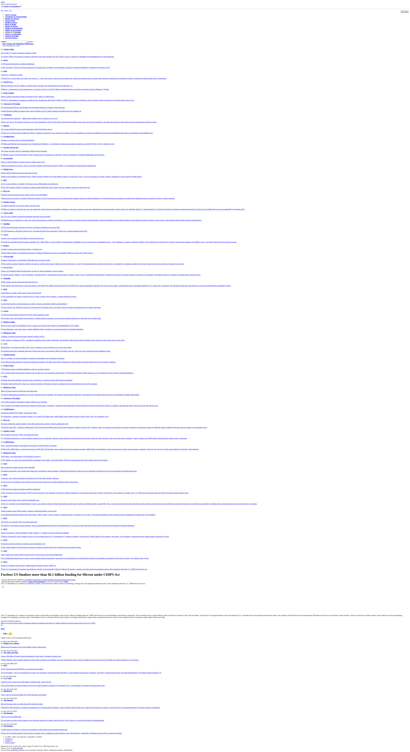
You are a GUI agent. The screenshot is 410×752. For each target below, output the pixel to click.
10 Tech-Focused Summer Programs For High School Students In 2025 (25, 315)
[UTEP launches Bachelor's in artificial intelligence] (55, 67)
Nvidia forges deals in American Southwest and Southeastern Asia (23, 544)
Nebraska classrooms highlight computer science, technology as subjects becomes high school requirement (36, 380)
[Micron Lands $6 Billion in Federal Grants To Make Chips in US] (48, 166)
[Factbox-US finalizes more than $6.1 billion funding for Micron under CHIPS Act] (74, 569)
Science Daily (8, 213)
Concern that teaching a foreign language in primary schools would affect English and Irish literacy (34, 304)
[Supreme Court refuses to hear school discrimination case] (129, 504)
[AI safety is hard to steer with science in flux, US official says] (47, 253)
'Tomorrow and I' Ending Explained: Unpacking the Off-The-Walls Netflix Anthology (30, 478)
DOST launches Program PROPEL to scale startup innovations (22, 669)
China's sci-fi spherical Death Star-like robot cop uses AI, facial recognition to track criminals (32, 271)
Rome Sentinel (8, 93)
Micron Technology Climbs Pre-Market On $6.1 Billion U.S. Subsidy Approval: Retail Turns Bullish (35, 533)
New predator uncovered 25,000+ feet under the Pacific (19, 435)
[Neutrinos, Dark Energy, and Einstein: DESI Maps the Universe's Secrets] (92, 264)
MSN (5, 300)
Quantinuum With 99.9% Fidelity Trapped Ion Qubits (19, 413)
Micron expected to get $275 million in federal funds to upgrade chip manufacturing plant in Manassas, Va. (37, 86)
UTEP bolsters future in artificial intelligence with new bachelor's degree (25, 369)
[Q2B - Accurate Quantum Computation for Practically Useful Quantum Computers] (100, 449)
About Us (8, 741)
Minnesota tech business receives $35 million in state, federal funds (23, 647)
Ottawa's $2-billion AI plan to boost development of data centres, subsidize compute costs (31, 656)
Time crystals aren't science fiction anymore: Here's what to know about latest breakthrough (31, 555)
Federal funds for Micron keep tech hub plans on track (19, 173)
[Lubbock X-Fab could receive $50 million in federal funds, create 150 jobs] (53, 685)
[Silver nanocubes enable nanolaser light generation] (69, 471)
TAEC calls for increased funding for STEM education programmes (24, 695)
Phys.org (6, 191)
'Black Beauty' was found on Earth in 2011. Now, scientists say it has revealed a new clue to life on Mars (36, 347)
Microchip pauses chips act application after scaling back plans (22, 704)
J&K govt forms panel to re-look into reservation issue (19, 391)
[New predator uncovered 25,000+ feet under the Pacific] (94, 438)
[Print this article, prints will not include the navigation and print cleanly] (15, 582)
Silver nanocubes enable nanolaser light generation (18, 467)
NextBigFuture (8, 137)
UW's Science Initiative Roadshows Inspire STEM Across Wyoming (24, 402)
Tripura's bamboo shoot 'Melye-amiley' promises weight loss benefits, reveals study (29, 511)
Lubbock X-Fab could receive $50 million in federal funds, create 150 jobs (26, 682)
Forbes (5, 311)
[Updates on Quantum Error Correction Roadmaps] (57, 144)
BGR (5, 289)
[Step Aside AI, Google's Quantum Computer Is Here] (57, 57)
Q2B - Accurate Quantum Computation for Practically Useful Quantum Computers (29, 446)
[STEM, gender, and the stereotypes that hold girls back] (116, 286)
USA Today (7, 678)
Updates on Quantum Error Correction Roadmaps (17, 140)
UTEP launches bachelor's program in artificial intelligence (20, 489)
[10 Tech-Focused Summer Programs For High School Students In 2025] (51, 318)
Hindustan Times (9, 333)
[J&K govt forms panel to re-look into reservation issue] (70, 395)
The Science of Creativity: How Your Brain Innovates (19, 522)
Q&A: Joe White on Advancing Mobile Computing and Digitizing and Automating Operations (32, 358)
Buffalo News (8, 169)
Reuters (6, 246)
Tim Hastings (8, 700)
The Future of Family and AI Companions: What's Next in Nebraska (24, 151)
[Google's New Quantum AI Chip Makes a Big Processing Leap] (119, 242)
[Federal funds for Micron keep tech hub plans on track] (71, 176)
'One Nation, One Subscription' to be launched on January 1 (21, 456)
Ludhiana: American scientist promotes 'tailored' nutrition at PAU (23, 336)
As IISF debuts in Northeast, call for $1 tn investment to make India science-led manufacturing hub (34, 730)
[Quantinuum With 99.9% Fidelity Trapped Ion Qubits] (54, 416)
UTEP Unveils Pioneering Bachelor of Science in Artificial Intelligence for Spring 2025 (30, 227)
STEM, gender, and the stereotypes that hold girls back (19, 282)
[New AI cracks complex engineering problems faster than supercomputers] (101, 220)
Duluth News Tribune (11, 643)
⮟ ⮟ (11, 6)
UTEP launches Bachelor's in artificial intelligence (18, 64)
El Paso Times (8, 366)
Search (3, 42)
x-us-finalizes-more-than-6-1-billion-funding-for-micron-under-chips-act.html (49, 580)
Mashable (6, 278)
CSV (10, 10)
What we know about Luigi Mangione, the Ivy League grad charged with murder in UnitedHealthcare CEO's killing (40, 326)
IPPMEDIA (7, 691)
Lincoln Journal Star (11, 147)
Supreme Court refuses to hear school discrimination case (20, 500)
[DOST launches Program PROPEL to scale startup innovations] (81, 673)
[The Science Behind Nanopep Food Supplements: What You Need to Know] (77, 133)
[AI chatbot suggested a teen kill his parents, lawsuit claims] (123, 209)
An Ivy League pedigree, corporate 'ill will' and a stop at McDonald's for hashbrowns (29, 184)
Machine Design (9, 355)
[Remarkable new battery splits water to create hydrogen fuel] (39, 296)
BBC (5, 180)
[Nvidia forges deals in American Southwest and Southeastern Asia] (41, 547)
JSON (6, 10)
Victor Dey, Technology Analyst (12, 75)
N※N (3, 2)
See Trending (404, 11)
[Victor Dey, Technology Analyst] (84, 78)
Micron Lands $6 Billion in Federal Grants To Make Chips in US (23, 162)
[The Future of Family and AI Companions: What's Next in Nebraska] (53, 155)
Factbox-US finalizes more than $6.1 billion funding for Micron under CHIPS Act (28, 565)
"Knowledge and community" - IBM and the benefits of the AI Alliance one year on (29, 118)
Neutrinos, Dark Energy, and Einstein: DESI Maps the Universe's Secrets (25, 260)
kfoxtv (5, 60)
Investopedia (8, 158)
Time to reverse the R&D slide (11, 717)
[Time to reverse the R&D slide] (52, 720)
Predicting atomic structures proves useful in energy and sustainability (24, 195)
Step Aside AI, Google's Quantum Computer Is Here (18, 53)
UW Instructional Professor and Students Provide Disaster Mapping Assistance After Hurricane (33, 107)
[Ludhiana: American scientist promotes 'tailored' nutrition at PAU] (62, 340)
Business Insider (9, 322)
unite (5, 71)
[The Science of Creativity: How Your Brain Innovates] (68, 525)
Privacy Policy (10, 743)
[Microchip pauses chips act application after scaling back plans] (80, 707)
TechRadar (7, 115)
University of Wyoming (11, 104)
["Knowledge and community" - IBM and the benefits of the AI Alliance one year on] (78, 122)
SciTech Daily (8, 256)
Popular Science (9, 202)
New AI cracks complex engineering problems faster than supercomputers (26, 216)
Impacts (6, 126)
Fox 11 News (8, 267)
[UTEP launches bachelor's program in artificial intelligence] (94, 493)
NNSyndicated (18, 748)
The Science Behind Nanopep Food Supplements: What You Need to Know (26, 129)
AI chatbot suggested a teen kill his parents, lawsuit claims (20, 206)
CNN (5, 344)
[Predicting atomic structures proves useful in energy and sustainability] (88, 198)
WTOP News (8, 82)
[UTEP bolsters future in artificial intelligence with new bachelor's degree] (67, 373)
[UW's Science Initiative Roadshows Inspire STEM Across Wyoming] (79, 406)
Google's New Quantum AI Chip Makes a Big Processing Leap (22, 238)
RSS (2, 10)
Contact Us (9, 739)
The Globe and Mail (10, 653)
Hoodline (6, 224)
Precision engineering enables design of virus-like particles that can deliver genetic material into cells (34, 424)
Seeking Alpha (8, 49)
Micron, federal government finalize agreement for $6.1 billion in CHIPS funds (27, 97)
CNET (5, 235)
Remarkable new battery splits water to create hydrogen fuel (21, 293)
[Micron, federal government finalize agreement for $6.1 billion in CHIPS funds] (67, 100)
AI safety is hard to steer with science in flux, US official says (21, 249)
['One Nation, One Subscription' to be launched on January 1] (54, 460)
